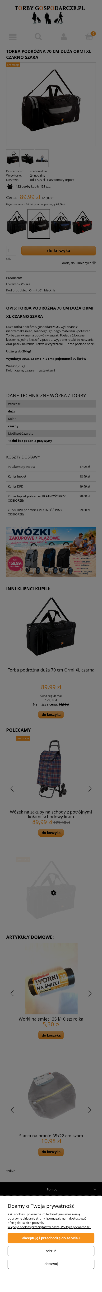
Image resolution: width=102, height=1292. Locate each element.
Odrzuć (51, 1251)
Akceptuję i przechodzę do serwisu (51, 1238)
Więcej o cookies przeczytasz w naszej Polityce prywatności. (49, 1227)
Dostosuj (51, 1264)
